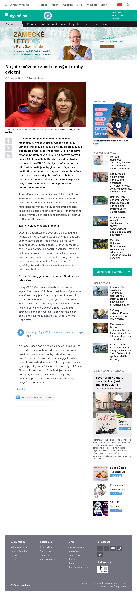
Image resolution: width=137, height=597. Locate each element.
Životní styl (11, 24)
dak (23, 389)
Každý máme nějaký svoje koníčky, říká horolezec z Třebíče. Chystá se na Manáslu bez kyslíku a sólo (121, 182)
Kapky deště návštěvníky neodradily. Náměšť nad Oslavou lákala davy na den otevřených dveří (119, 296)
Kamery (115, 18)
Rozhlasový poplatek (78, 567)
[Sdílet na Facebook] (8, 141)
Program (54, 5)
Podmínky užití (110, 583)
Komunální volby (19, 551)
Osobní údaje (96, 583)
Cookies (83, 583)
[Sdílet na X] (8, 148)
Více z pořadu (102, 283)
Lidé (85, 24)
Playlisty (74, 24)
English (123, 583)
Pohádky (99, 119)
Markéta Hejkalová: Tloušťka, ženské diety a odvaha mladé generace (120, 162)
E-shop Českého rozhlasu (109, 371)
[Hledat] (128, 5)
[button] (81, 333)
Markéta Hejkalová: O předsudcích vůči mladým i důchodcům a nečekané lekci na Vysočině (120, 249)
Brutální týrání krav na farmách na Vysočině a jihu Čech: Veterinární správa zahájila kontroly (120, 352)
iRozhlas (43, 5)
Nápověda (73, 551)
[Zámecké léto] (68, 43)
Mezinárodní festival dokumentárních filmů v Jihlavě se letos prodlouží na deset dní (120, 332)
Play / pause (20, 332)
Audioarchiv (118, 16)
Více (107, 24)
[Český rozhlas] (17, 5)
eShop (14, 559)
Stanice (80, 5)
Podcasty (44, 555)
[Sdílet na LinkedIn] (8, 155)
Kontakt (72, 563)
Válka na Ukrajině (19, 547)
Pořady (45, 24)
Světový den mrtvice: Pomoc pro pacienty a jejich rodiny (119, 314)
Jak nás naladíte (76, 547)
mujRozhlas (67, 5)
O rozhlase (92, 5)
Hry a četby (100, 109)
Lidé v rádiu (74, 555)
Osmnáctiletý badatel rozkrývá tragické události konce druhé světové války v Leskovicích (119, 204)
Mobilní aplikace (48, 559)
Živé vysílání (100, 129)
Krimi (98, 114)
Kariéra (71, 559)
